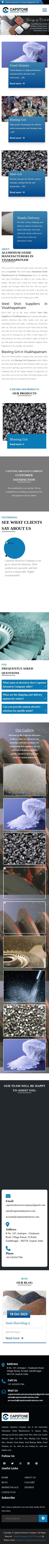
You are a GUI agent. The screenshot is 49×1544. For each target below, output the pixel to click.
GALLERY (29, 1482)
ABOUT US (30, 1477)
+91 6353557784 (14, 1257)
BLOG (5, 1482)
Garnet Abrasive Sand (21, 1323)
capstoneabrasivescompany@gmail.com (22, 2)
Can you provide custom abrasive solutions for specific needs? (21, 708)
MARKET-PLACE (10, 1487)
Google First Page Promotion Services (30, 1540)
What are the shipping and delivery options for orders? (22, 696)
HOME (5, 1477)
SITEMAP (29, 1487)
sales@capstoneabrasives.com (20, 1211)
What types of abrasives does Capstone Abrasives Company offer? (24, 684)
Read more (16, 444)
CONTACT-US (9, 1492)
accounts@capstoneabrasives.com (22, 1216)
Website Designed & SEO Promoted (27, 1536)
